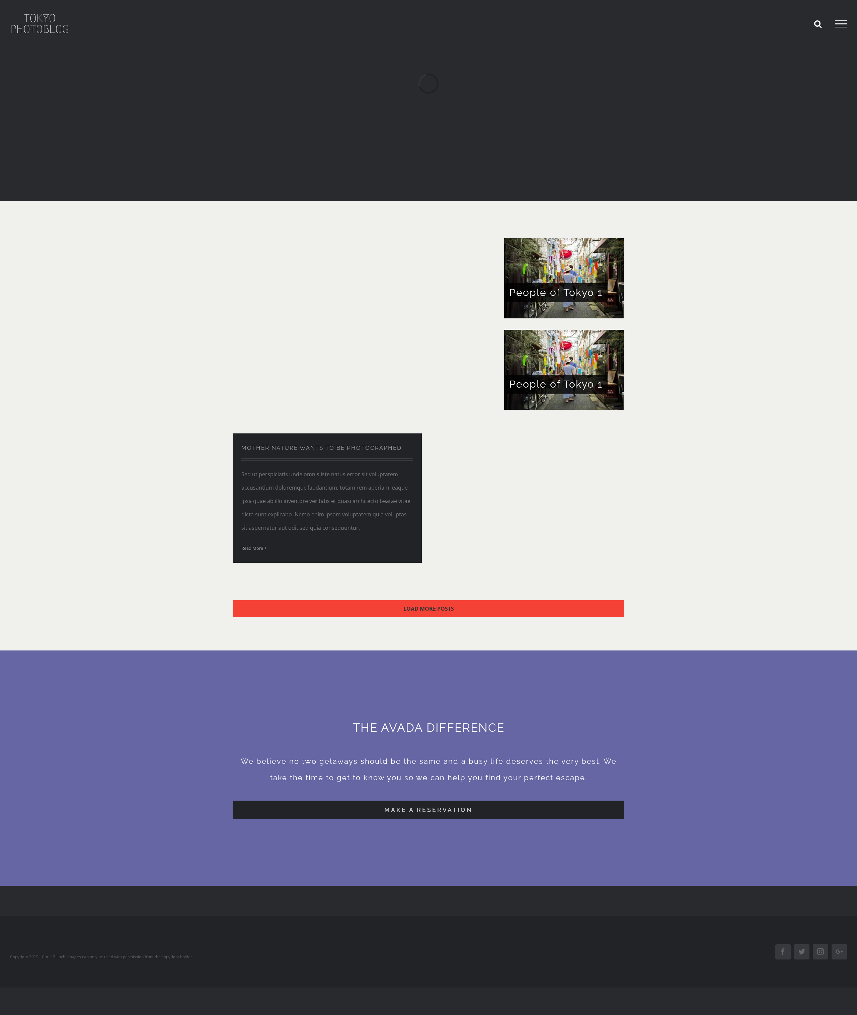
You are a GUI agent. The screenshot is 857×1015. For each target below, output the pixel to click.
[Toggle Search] (818, 24)
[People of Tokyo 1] (564, 278)
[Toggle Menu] (841, 24)
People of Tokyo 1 (556, 292)
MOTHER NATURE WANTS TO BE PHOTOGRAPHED (321, 447)
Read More (252, 548)
